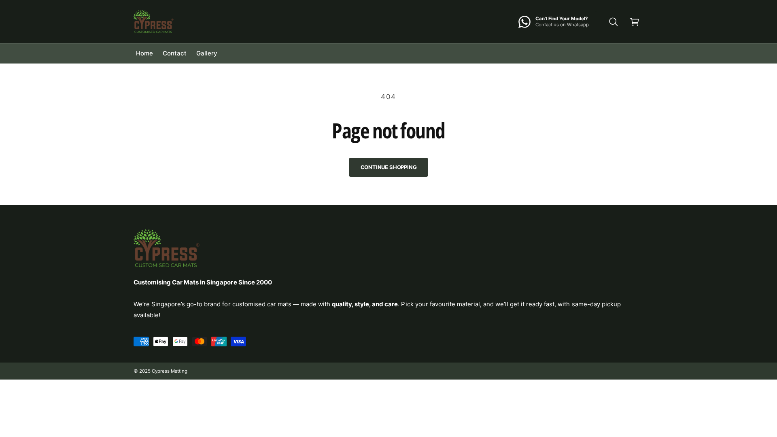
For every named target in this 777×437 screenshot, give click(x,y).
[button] (613, 21)
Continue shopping (389, 167)
